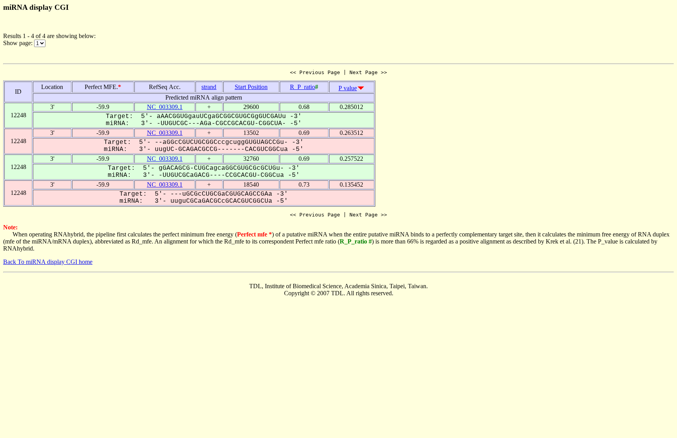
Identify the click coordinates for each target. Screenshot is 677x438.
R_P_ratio (302, 87)
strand (208, 87)
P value (347, 88)
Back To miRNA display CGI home (47, 261)
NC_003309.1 (165, 107)
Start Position (251, 87)
